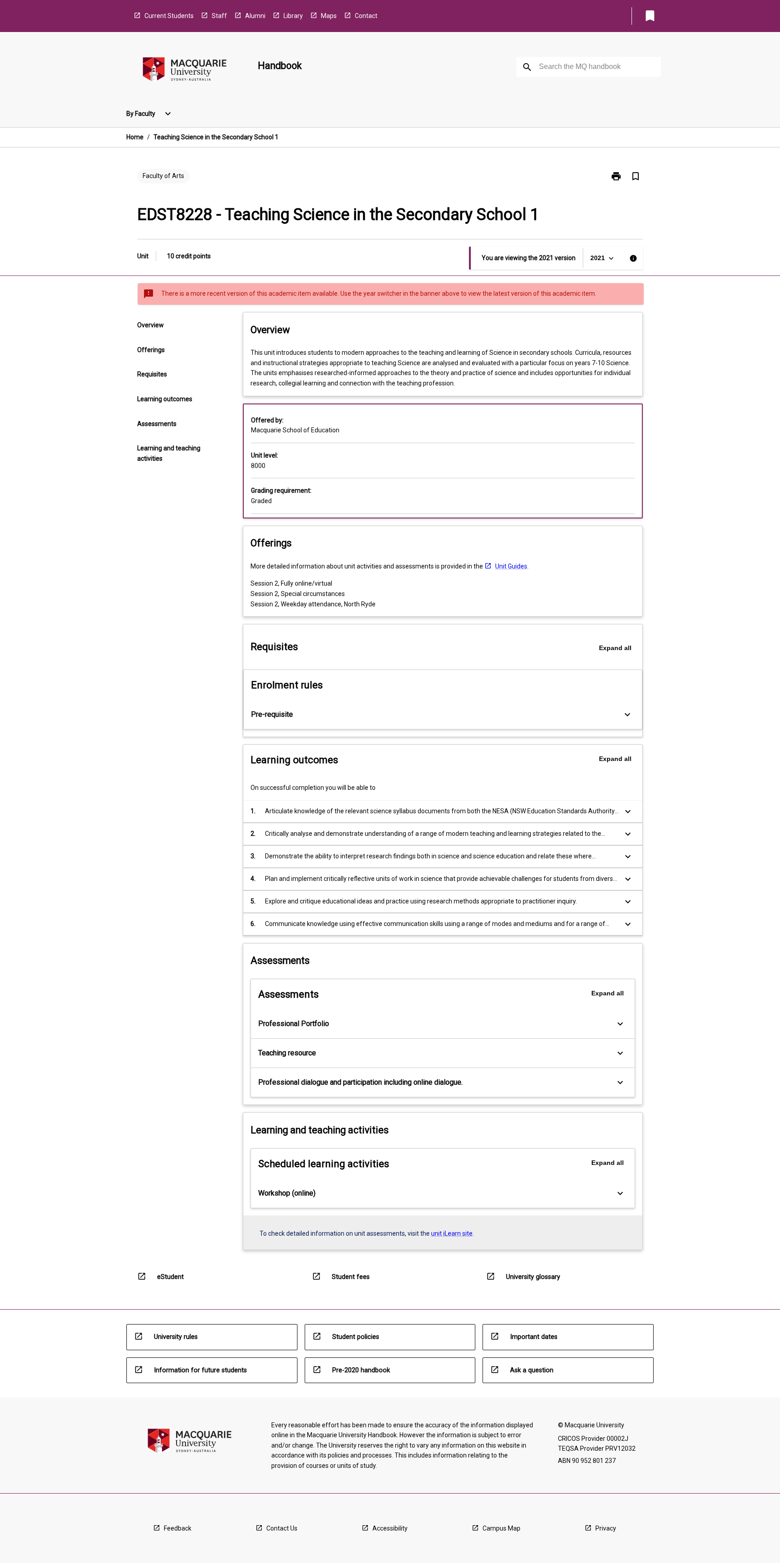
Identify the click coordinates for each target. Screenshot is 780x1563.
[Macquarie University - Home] (184, 71)
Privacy (605, 1528)
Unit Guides (511, 566)
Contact (366, 15)
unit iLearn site (452, 1233)
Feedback (177, 1528)
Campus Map (501, 1528)
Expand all (615, 647)
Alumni (255, 15)
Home (135, 137)
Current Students (169, 15)
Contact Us (281, 1528)
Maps (329, 15)
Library (293, 15)
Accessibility (390, 1528)
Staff (219, 15)
